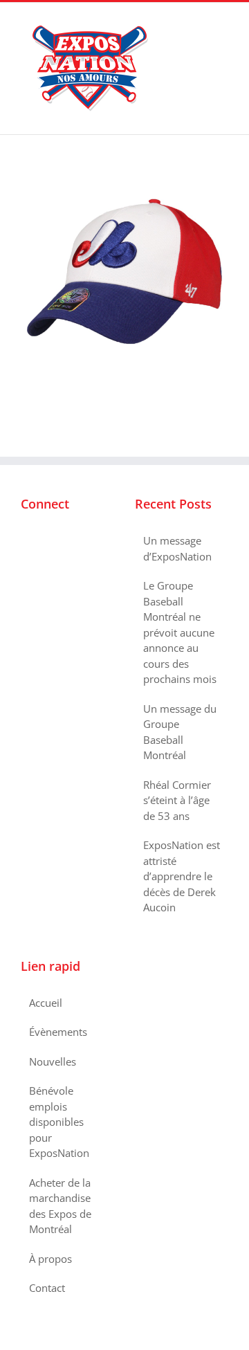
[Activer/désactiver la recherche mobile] (197, 24)
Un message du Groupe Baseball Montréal (179, 732)
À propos (50, 1259)
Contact (47, 1288)
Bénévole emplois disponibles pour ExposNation (59, 1122)
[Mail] (81, 541)
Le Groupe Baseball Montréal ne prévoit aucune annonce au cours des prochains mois (179, 632)
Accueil (45, 1003)
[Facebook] (25, 541)
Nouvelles (52, 1061)
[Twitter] (43, 541)
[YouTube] (62, 541)
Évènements (58, 1032)
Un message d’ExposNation (177, 548)
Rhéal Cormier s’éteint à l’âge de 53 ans (177, 800)
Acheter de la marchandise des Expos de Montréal (60, 1206)
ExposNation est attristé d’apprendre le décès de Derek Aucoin (181, 876)
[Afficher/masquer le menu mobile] (222, 24)
